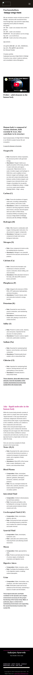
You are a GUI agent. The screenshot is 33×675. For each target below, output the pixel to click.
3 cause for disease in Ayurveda (12, 146)
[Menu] (29, 4)
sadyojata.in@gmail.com (21, 673)
